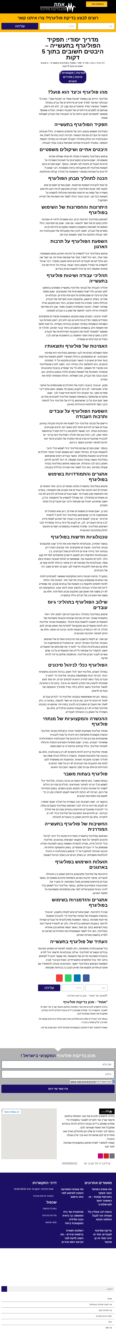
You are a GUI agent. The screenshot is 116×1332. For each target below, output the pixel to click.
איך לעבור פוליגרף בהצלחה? (100, 1304)
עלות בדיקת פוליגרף (104, 1316)
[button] (86, 978)
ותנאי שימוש (76, 1082)
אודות (110, 1299)
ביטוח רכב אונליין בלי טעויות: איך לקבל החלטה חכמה (100, 1215)
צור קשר (108, 1328)
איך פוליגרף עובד (105, 1310)
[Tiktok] (112, 1155)
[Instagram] (100, 1155)
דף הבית (101, 63)
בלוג (93, 63)
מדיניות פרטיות (89, 1082)
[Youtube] (106, 1155)
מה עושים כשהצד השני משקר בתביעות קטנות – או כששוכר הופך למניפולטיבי (100, 1197)
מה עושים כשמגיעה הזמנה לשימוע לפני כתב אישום (72, 1193)
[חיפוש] (4, 1289)
